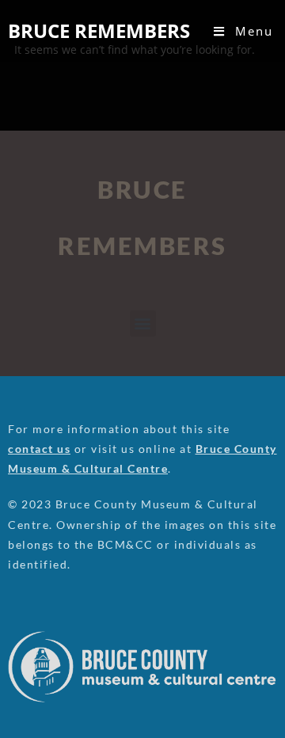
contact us (39, 448)
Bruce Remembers (99, 30)
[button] (143, 323)
